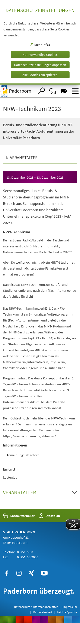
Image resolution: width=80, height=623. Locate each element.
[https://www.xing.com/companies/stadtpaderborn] (31, 573)
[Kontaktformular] (52, 91)
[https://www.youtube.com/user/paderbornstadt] (44, 573)
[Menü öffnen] (75, 91)
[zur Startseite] (17, 91)
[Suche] (41, 91)
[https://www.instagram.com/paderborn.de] (19, 573)
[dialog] (40, 42)
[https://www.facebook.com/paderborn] (6, 573)
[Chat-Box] (64, 91)
